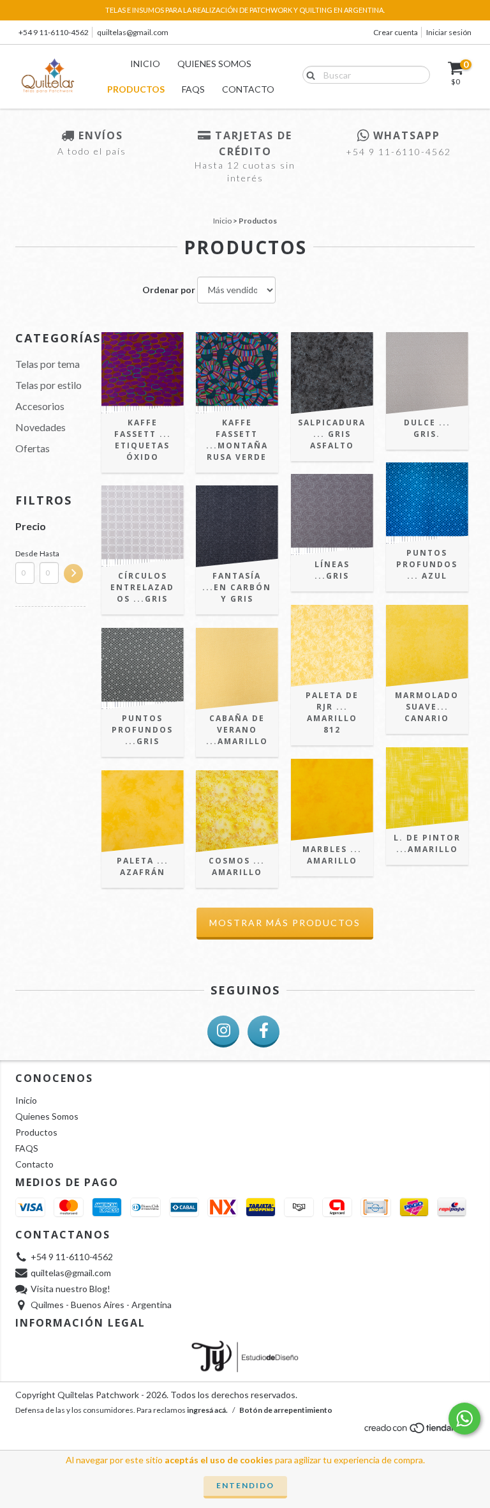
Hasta (49, 553)
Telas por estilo (48, 385)
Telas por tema (47, 364)
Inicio (145, 63)
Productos (136, 89)
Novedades (40, 427)
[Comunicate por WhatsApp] (464, 1419)
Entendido (245, 1485)
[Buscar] (307, 74)
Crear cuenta (395, 32)
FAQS (193, 89)
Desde (24, 553)
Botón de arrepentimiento (285, 1410)
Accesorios (39, 406)
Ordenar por (168, 289)
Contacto (248, 89)
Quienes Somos (214, 63)
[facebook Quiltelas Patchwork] (263, 1031)
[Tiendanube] (419, 1431)
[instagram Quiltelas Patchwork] (223, 1031)
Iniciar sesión (448, 32)
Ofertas (32, 448)
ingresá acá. (207, 1410)
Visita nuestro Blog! (70, 1288)
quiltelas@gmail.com (132, 32)
